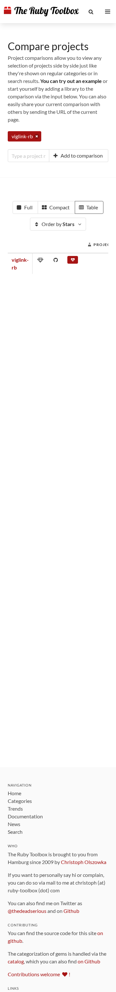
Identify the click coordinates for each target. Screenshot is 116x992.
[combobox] (28, 155)
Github (71, 911)
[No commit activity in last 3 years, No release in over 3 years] (72, 261)
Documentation (25, 816)
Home (14, 793)
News (14, 824)
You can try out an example (71, 81)
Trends (15, 808)
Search (15, 832)
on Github (89, 961)
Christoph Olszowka (83, 862)
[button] (91, 11)
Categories (20, 801)
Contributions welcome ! (39, 974)
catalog (16, 961)
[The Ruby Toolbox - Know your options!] (41, 11)
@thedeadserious (27, 911)
